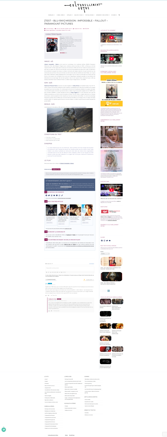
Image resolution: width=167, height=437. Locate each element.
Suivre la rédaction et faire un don (51, 402)
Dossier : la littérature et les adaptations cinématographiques (72, 398)
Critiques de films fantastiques (50, 426)
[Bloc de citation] (58, 272)
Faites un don (67, 244)
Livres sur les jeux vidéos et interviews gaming (92, 392)
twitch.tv (118, 201)
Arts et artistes (87, 399)
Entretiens (47, 383)
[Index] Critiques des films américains (116, 332)
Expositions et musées (89, 401)
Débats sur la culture (89, 414)
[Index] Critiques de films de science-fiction (117, 355)
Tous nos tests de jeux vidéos (90, 381)
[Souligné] (50, 272)
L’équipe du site (48, 387)
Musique (66, 406)
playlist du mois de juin (106, 44)
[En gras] (47, 272)
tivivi (55, 300)
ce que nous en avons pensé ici (78, 107)
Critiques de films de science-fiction (51, 424)
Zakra (66, 435)
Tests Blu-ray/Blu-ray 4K (66, 28)
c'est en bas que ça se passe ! (64, 198)
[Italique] (48, 272)
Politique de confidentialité (50, 397)
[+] (65, 272)
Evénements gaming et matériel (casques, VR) (93, 386)
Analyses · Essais (78, 14)
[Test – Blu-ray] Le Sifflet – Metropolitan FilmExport (108, 283)
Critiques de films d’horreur (50, 421)
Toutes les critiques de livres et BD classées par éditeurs (73, 384)
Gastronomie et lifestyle (89, 406)
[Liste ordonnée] (54, 272)
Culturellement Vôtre (53, 435)
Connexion (91, 263)
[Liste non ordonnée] (56, 272)
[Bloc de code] (59, 272)
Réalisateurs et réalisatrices (50, 411)
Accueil (46, 379)
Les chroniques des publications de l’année (73, 381)
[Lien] (61, 272)
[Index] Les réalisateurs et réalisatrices (116, 308)
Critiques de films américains (50, 417)
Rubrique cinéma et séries (50, 408)
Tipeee (74, 244)
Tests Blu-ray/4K (89, 14)
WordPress (71, 435)
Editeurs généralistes (69, 387)
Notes (102, 251)
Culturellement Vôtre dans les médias (52, 389)
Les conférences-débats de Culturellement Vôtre (53, 393)
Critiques (69, 14)
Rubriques (50, 14)
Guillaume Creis (78, 28)
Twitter (73, 234)
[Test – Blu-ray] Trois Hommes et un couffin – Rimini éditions (110, 268)
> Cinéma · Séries (60, 14)
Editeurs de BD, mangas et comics (71, 391)
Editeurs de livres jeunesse (70, 395)
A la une (58, 28)
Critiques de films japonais (50, 419)
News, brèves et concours (49, 385)
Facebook (68, 234)
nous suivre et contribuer (66, 187)
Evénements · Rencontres (102, 14)
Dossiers (113, 14)
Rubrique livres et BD (69, 379)
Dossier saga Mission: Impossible (53, 30)
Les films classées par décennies (51, 413)
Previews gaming (88, 383)
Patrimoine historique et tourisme (91, 403)
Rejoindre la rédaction (49, 400)
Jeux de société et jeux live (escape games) (93, 389)
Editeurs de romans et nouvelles (71, 389)
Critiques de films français (49, 415)
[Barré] (52, 272)
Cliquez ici (65, 48)
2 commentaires (49, 28)
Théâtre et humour (68, 410)
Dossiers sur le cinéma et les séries (51, 428)
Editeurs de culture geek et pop (71, 393)
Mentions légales (48, 395)
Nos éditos (87, 412)
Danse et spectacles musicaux (70, 408)
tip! (105, 211)
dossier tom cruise (66, 30)
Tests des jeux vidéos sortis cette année (92, 379)
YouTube (109, 202)
